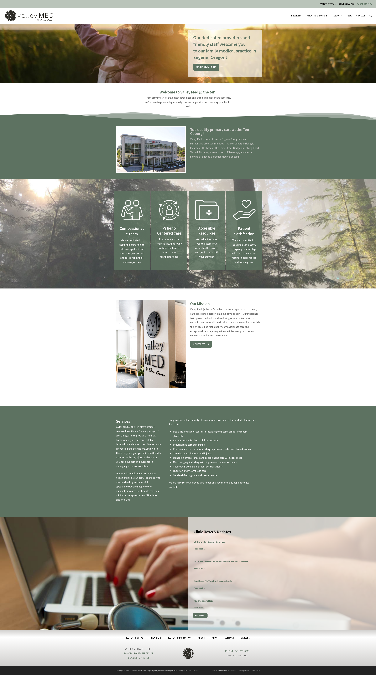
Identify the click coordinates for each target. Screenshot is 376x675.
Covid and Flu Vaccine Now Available (213, 581)
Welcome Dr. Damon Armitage (210, 542)
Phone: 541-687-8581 (237, 651)
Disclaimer (256, 670)
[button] (370, 16)
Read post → (199, 549)
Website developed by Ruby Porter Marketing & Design (157, 670)
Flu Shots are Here (203, 600)
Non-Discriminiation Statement (224, 670)
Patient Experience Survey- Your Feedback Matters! (221, 561)
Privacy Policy (244, 670)
